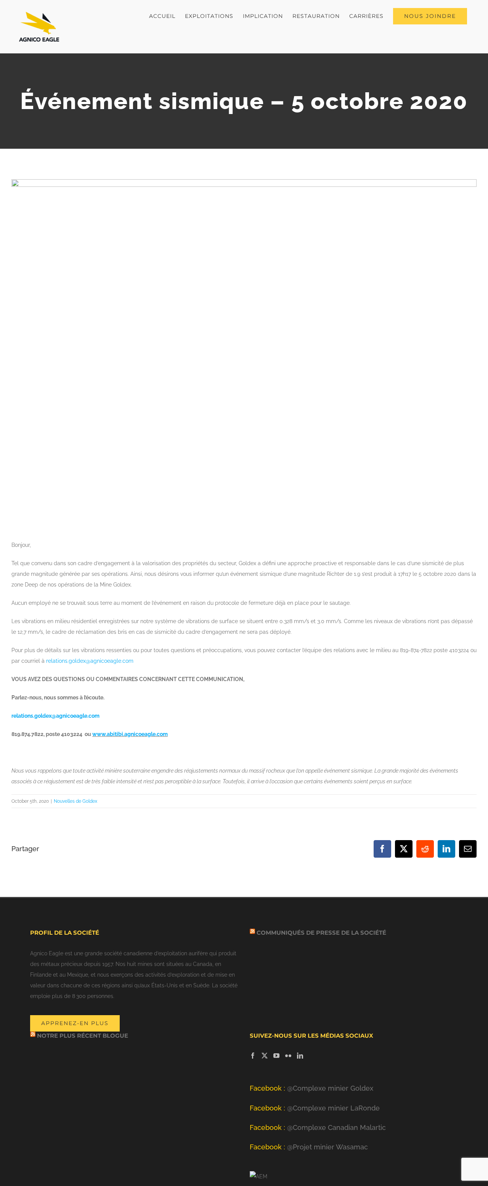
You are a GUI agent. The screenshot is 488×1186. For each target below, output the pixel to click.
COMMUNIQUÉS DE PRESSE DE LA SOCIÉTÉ (321, 932)
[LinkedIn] (300, 1056)
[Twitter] (265, 1056)
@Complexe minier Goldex (311, 1088)
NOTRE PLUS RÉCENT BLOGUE (82, 1035)
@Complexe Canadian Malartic (318, 1127)
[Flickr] (288, 1056)
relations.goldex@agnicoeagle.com (89, 661)
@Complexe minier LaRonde (315, 1108)
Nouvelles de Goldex (75, 801)
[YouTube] (276, 1056)
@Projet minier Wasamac (309, 1147)
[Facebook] (253, 1056)
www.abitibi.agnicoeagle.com (130, 734)
